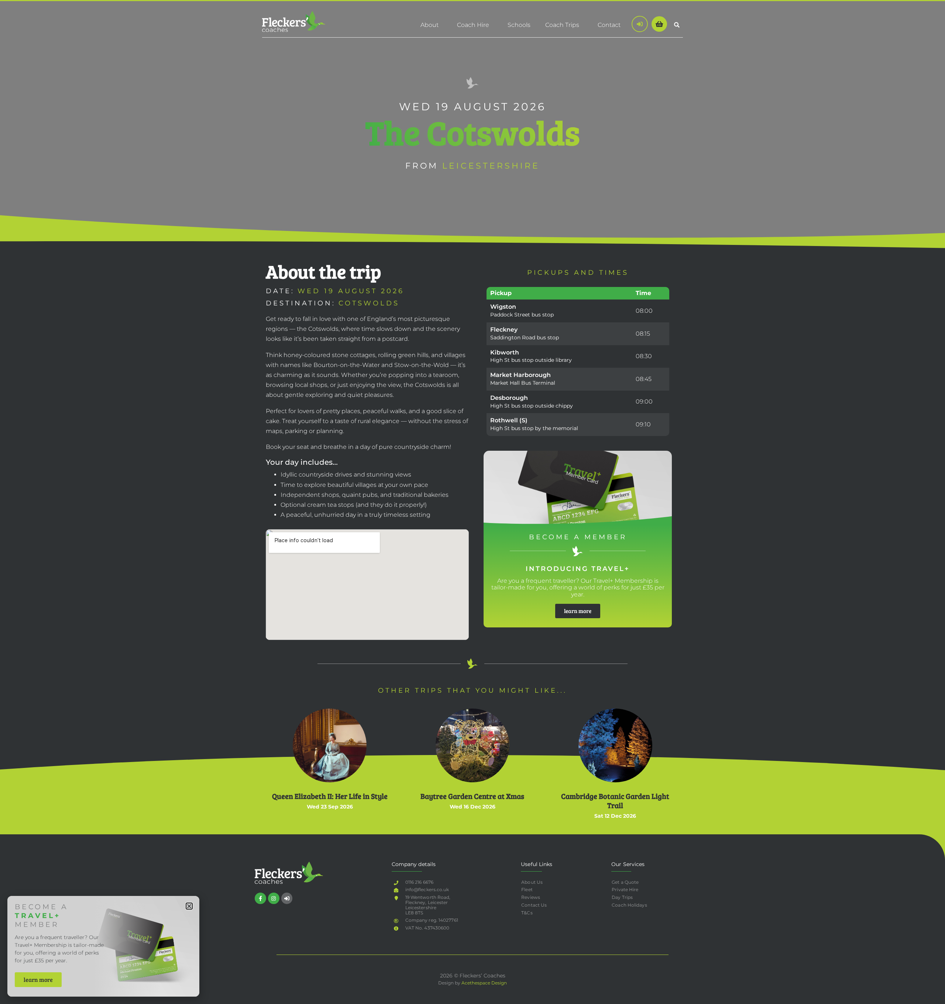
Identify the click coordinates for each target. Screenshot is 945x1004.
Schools (519, 24)
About (429, 24)
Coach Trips (562, 24)
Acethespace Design (484, 983)
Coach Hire (473, 24)
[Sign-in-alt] (287, 898)
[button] (677, 25)
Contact (609, 24)
